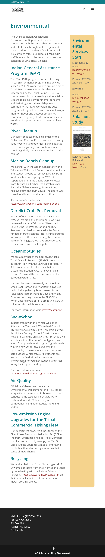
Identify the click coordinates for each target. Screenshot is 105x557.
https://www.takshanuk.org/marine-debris (35, 203)
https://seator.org (51, 310)
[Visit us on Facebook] (28, 2)
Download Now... (78, 165)
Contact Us (17, 530)
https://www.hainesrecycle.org (40, 474)
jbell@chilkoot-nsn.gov (80, 99)
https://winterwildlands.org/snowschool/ (34, 373)
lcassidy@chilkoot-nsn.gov (81, 71)
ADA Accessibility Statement (52, 553)
